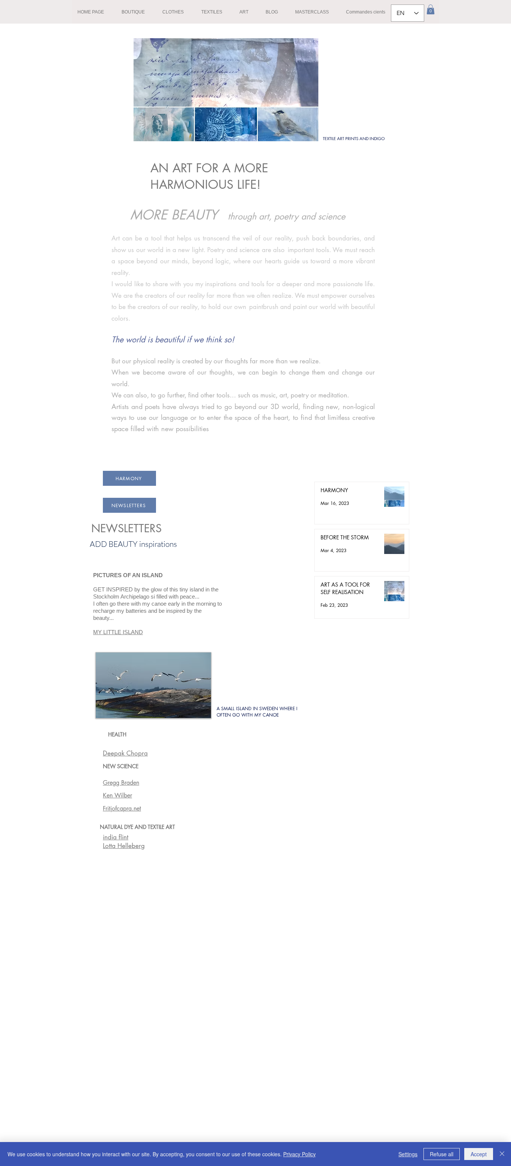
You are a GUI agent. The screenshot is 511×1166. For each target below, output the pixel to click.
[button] (430, 9)
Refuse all (441, 1154)
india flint (115, 837)
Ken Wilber (117, 795)
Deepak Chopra (125, 753)
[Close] (502, 1154)
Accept (479, 1154)
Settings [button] (407, 1154)
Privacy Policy (299, 1154)
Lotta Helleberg (124, 846)
